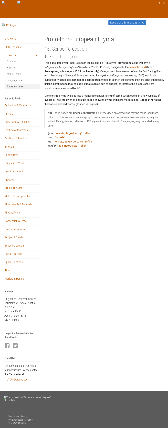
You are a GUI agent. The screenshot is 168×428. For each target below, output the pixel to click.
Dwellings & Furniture (16, 138)
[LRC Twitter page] (17, 346)
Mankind (9, 179)
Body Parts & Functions (17, 121)
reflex (87, 133)
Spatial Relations (14, 262)
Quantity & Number (15, 229)
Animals (9, 113)
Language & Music (14, 163)
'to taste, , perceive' (68, 141)
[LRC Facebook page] (8, 346)
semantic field (137, 67)
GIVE (162, 3)
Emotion (9, 146)
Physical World (13, 212)
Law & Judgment (14, 171)
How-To (11, 67)
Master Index (14, 73)
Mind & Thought (13, 188)
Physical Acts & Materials (18, 204)
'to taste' (60, 137)
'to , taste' (68, 145)
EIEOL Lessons (13, 47)
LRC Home (10, 38)
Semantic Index (15, 86)
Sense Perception (14, 245)
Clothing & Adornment (17, 130)
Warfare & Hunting (14, 278)
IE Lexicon (10, 55)
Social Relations (13, 253)
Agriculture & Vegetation (18, 105)
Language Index (15, 80)
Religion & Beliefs (14, 237)
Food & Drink (12, 154)
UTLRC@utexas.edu (17, 379)
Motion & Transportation (18, 196)
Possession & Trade (16, 221)
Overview (11, 61)
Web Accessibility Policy (20, 419)
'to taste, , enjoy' (68, 133)
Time (7, 270)
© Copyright (14, 422)
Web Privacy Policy (17, 416)
